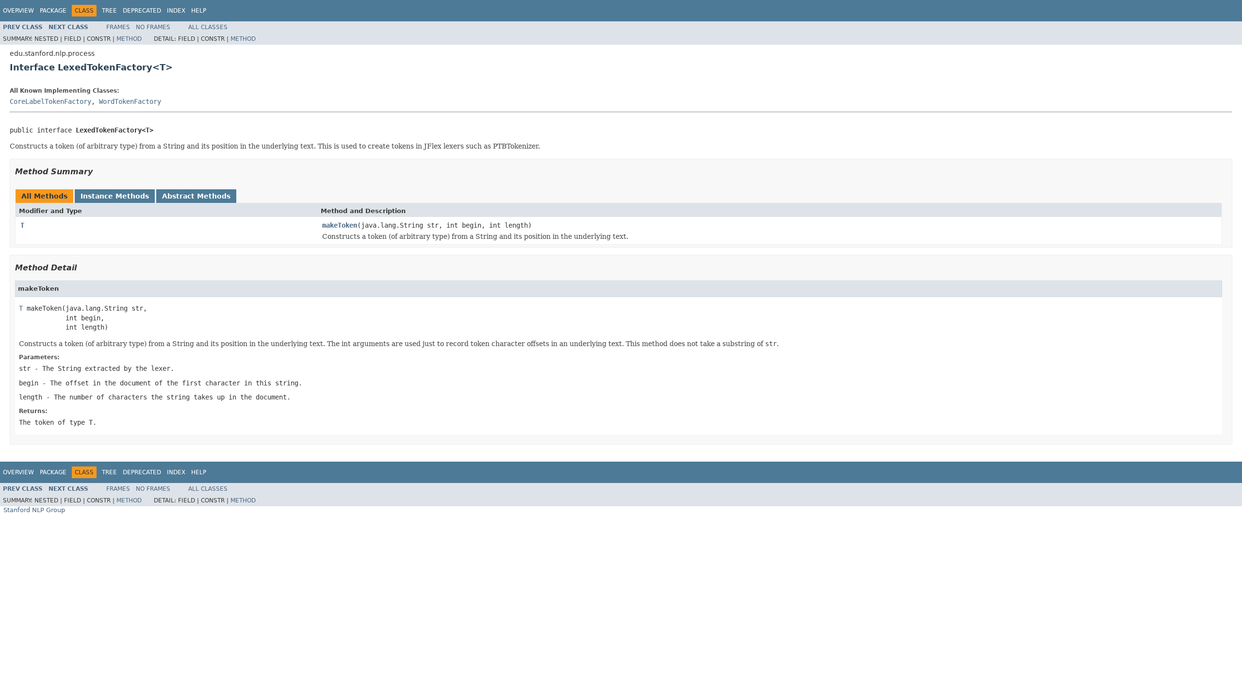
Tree (109, 10)
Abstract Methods (196, 196)
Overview (18, 10)
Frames (118, 27)
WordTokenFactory (130, 101)
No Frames (153, 27)
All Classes (208, 27)
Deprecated (142, 10)
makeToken (339, 225)
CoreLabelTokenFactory (50, 101)
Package (53, 10)
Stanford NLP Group (34, 510)
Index (176, 10)
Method (129, 38)
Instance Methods (115, 196)
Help (198, 10)
